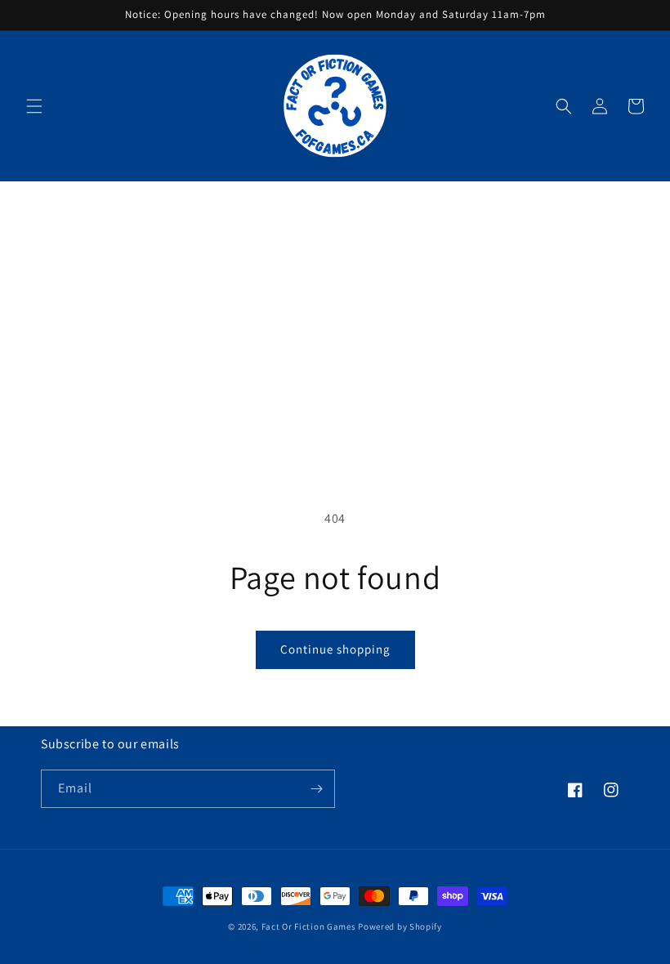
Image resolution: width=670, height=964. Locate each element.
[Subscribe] (316, 789)
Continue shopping (335, 649)
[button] (34, 106)
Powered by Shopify (400, 926)
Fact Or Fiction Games (308, 926)
